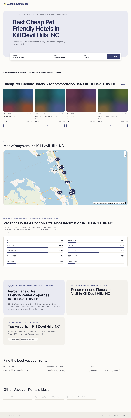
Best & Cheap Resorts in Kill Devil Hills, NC (48, 397)
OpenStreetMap (120, 203)
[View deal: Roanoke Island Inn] (18, 100)
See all (124, 84)
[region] (65, 177)
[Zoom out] (125, 155)
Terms (108, 415)
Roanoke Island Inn (9, 116)
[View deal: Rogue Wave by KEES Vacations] (113, 100)
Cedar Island (70, 116)
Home (14, 14)
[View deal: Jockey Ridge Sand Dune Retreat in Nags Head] (50, 100)
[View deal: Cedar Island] (81, 100)
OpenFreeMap (97, 203)
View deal (18, 126)
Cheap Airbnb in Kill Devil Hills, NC (77, 397)
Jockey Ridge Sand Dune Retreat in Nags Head (50, 116)
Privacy (102, 415)
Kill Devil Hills (40, 14)
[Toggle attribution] (125, 203)
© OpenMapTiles (105, 203)
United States (21, 14)
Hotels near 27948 (9, 397)
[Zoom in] (125, 152)
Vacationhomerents (17, 4)
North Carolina (31, 14)
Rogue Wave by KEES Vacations (108, 116)
